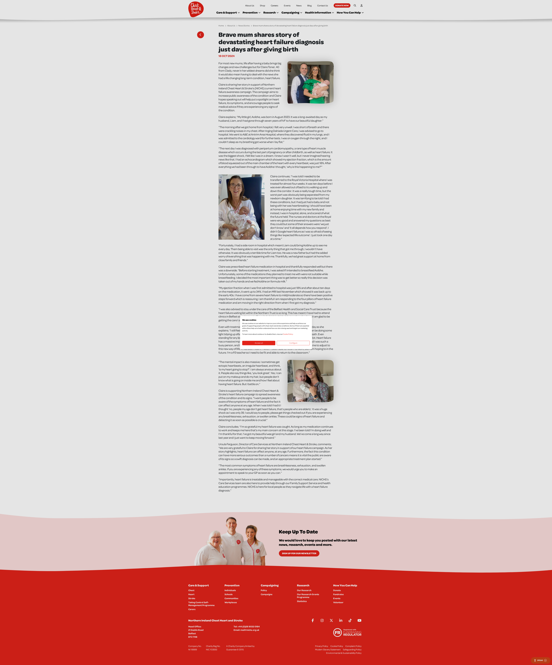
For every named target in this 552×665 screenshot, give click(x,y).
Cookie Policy (288, 334)
